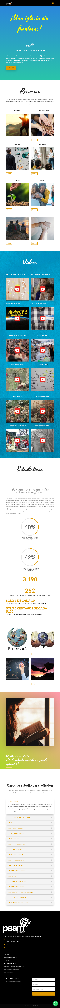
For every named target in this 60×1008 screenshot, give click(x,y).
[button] (55, 1003)
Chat (6, 947)
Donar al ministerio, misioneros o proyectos (14, 966)
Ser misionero (7, 960)
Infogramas (9, 684)
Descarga (9, 139)
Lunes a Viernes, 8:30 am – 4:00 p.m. (13, 939)
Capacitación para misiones (10, 957)
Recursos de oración (8, 972)
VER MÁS (11, 68)
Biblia (33, 654)
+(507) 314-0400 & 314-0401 (12, 941)
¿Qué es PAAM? (7, 954)
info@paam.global (9, 944)
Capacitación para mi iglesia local (11, 969)
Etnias (8, 654)
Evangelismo (35, 684)
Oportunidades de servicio (10, 963)
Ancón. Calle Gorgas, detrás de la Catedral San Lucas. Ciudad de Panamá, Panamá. (23, 936)
